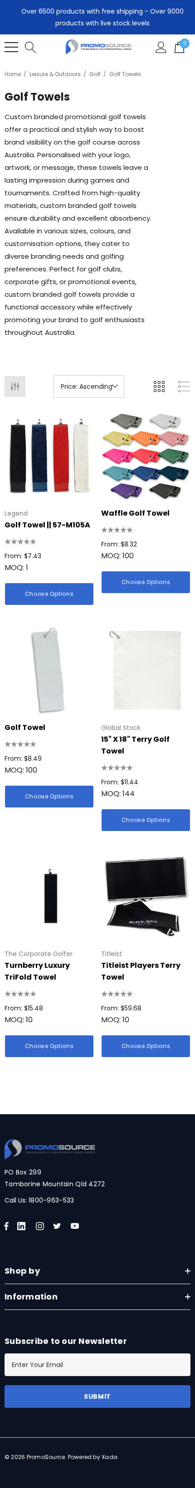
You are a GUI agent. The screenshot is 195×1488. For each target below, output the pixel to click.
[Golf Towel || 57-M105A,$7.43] (49, 456)
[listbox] (89, 386)
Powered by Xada (93, 1457)
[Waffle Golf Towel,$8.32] (145, 456)
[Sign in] (161, 47)
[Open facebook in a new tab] (6, 1226)
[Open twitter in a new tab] (58, 1226)
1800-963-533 (51, 1200)
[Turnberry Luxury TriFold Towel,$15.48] (49, 896)
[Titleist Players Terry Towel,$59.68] (145, 896)
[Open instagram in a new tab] (41, 1226)
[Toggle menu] (11, 47)
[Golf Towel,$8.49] (49, 670)
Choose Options (49, 594)
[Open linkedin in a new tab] (23, 1226)
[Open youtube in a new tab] (76, 1226)
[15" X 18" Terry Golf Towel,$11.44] (145, 670)
